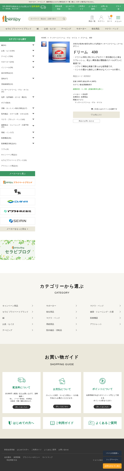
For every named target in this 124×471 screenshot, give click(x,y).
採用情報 (17, 457)
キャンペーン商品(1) (9, 155)
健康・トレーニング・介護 (102, 312)
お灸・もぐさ (50, 29)
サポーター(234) (7, 62)
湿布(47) (4, 79)
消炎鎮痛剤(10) (7, 84)
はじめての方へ (23, 450)
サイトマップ (47, 457)
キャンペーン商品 (10, 306)
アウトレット (96, 324)
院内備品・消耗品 (54, 330)
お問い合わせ (63, 450)
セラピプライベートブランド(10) (14, 160)
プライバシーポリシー (31, 457)
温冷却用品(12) (7, 73)
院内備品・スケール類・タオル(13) (14, 114)
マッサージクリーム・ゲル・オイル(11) (15, 91)
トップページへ (112, 459)
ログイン (105, 109)
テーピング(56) (7, 56)
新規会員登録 (9, 450)
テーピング (66, 29)
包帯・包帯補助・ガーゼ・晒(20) (14, 97)
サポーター (81, 29)
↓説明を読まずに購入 (112, 466)
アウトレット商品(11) (9, 166)
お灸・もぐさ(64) (8, 51)
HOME (43, 38)
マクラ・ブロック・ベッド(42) (13, 119)
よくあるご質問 (50, 450)
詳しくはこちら (21, 407)
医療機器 (94, 318)
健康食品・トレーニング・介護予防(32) (15, 126)
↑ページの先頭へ (112, 453)
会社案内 (7, 457)
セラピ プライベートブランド (18, 29)
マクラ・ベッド (112, 29)
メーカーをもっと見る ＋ (17, 229)
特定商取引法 (12, 460)
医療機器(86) (6, 138)
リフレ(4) (5, 149)
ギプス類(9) (5, 103)
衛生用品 (96, 29)
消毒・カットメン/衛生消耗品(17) (14, 108)
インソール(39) (7, 67)
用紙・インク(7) (7, 132)
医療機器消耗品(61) (8, 144)
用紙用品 (50, 324)
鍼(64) (3, 45)
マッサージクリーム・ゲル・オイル (63, 38)
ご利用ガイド (36, 450)
